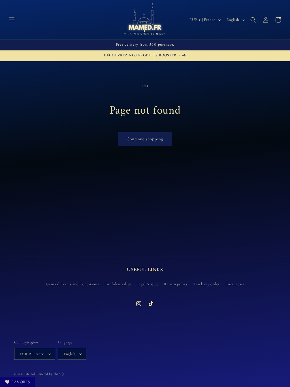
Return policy (176, 284)
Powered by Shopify (50, 374)
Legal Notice (147, 284)
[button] (12, 20)
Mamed (30, 374)
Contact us (234, 284)
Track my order (206, 284)
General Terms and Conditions (72, 284)
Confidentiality (118, 284)
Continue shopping (145, 138)
